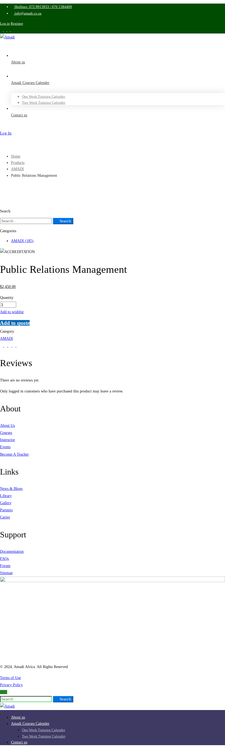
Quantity (6, 298)
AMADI (17, 169)
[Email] (17, 346)
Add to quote (15, 323)
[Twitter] (2, 346)
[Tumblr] (14, 346)
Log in (5, 23)
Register (17, 23)
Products (17, 163)
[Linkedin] (10, 346)
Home (15, 156)
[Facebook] (6, 346)
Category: (7, 331)
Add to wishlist (12, 312)
